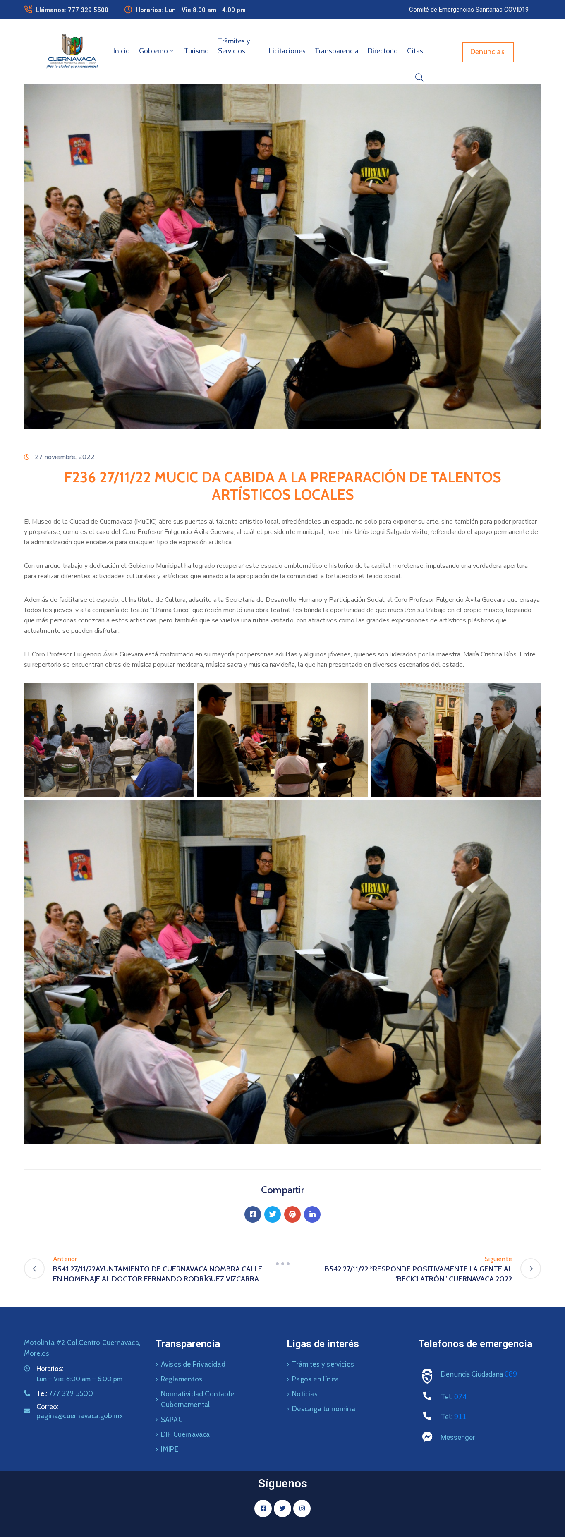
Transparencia (337, 51)
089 (511, 1374)
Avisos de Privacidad (193, 1364)
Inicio (121, 51)
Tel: (64, 1393)
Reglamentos (181, 1379)
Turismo (196, 51)
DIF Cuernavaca (185, 1434)
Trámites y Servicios (234, 46)
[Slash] (282, 1264)
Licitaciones (287, 51)
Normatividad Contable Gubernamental (197, 1399)
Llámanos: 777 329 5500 (72, 10)
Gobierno (153, 51)
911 (460, 1417)
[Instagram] (302, 1508)
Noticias (305, 1394)
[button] (469, 9)
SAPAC (172, 1419)
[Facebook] (252, 1214)
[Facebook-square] (263, 1508)
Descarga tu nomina (323, 1409)
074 (460, 1397)
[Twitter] (272, 1214)
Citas (415, 51)
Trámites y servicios (323, 1364)
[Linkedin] (312, 1214)
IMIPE (169, 1449)
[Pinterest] (292, 1214)
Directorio (383, 51)
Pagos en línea (315, 1379)
